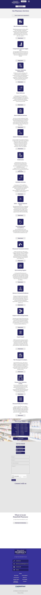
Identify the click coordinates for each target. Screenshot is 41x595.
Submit (13, 480)
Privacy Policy (21, 592)
